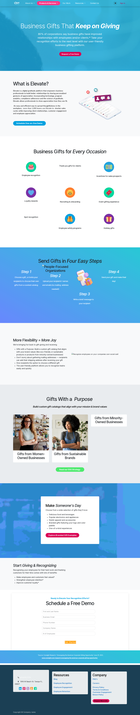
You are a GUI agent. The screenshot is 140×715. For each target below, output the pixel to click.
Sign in (122, 3)
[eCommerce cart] (115, 3)
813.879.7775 (25, 677)
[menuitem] (30, 3)
